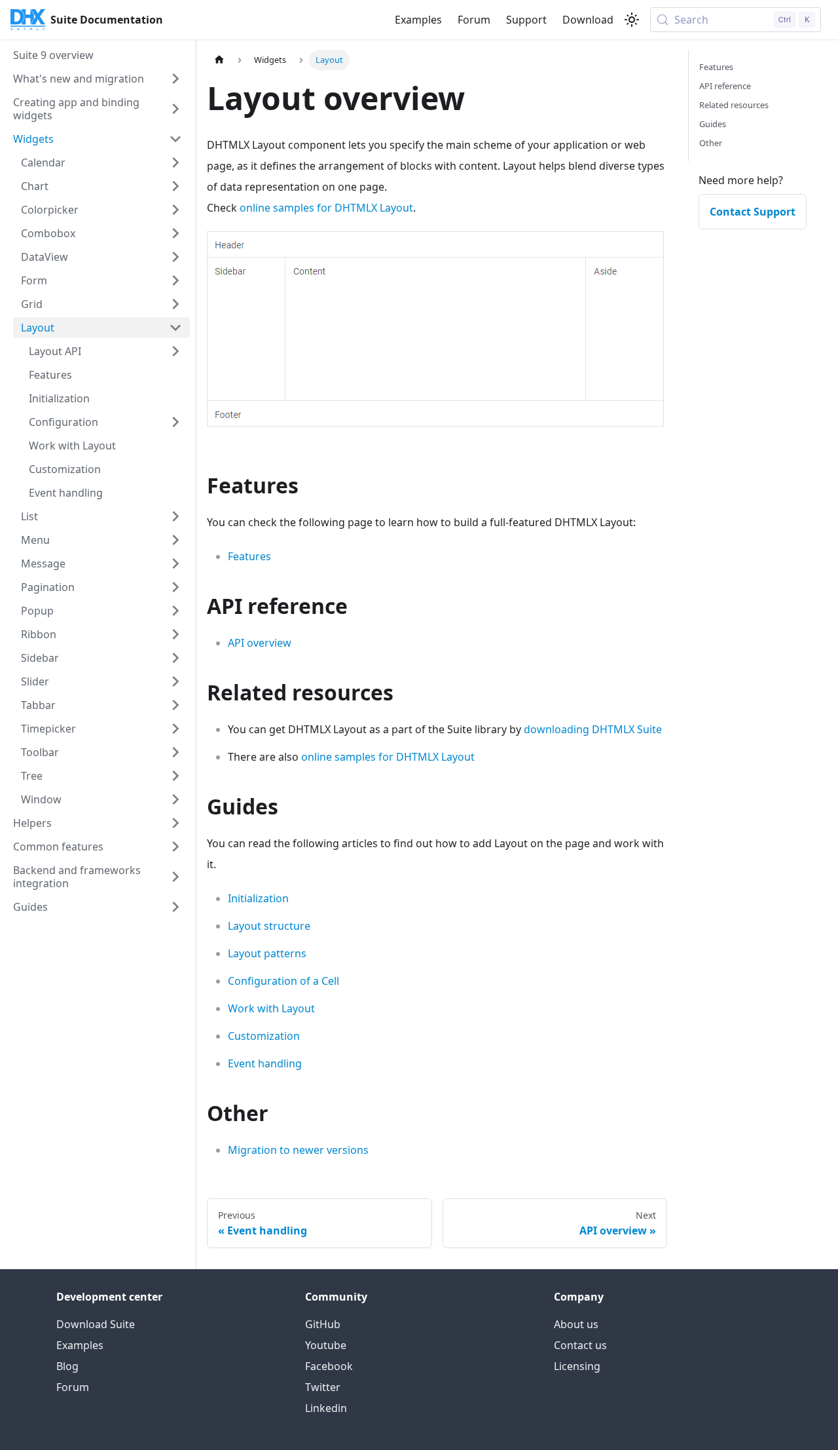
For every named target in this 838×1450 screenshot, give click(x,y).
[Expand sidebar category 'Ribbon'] (175, 634)
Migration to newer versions (298, 1150)
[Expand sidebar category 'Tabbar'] (175, 705)
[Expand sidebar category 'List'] (175, 516)
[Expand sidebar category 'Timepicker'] (175, 728)
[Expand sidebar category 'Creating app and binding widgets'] (175, 109)
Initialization (258, 898)
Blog (67, 1366)
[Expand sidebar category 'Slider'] (175, 681)
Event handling (265, 1063)
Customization (264, 1036)
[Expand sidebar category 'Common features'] (175, 846)
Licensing (577, 1366)
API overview (259, 643)
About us (576, 1324)
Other (710, 143)
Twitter (322, 1387)
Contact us (580, 1345)
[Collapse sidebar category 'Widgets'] (175, 138)
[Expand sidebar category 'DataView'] (175, 256)
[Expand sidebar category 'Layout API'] (175, 351)
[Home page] (219, 60)
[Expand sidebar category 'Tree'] (175, 775)
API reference (725, 86)
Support (526, 19)
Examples (418, 19)
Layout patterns (267, 953)
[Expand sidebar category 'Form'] (175, 280)
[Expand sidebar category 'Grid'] (175, 304)
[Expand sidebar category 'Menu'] (175, 539)
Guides (712, 124)
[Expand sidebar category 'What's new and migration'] (175, 78)
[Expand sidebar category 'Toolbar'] (175, 752)
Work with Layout (271, 1008)
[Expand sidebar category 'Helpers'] (175, 822)
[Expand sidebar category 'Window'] (175, 799)
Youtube (325, 1345)
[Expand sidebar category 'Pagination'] (175, 587)
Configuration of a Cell (283, 981)
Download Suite (95, 1324)
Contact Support (752, 211)
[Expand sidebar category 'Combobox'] (175, 233)
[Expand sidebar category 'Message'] (175, 563)
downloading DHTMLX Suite (593, 729)
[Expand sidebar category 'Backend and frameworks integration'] (175, 877)
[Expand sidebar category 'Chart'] (175, 186)
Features (249, 556)
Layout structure (269, 926)
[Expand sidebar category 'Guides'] (175, 906)
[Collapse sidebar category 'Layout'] (175, 327)
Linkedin (326, 1408)
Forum (474, 19)
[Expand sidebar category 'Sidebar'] (175, 657)
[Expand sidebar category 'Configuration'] (175, 421)
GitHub (322, 1324)
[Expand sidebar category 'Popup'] (175, 610)
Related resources (734, 105)
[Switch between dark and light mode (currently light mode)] (631, 19)
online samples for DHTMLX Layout (326, 207)
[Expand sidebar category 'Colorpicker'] (175, 209)
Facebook (329, 1366)
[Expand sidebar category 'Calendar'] (175, 162)
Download (587, 19)
